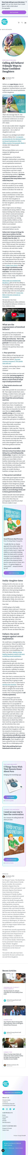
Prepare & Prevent (7, 1128)
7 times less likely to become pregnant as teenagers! (12, 295)
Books (4, 1115)
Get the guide (10, 797)
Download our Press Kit (8, 1103)
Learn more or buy (14, 573)
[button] (2, 1150)
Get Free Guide (14, 12)
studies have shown (11, 265)
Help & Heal (5, 1130)
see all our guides (9, 800)
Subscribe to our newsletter (12, 1092)
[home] (4, 22)
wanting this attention (9, 684)
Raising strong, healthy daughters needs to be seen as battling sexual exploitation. (13, 654)
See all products (6, 1122)
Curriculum (5, 1117)
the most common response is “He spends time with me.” (12, 361)
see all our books (9, 863)
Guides (4, 1118)
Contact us (5, 1101)
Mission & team (6, 1100)
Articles (4, 1120)
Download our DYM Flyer (8, 1105)
